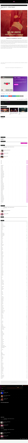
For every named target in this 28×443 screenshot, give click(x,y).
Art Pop (14, 239)
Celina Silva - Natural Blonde (7, 210)
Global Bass (14, 303)
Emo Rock (14, 287)
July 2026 (14, 166)
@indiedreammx (3, 386)
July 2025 (14, 178)
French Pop (14, 294)
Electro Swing (14, 283)
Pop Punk (14, 336)
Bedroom (14, 247)
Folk (14, 290)
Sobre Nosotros (23, 438)
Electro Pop (14, 282)
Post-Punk (14, 342)
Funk (14, 295)
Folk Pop (14, 291)
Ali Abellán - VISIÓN (6, 392)
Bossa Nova (14, 252)
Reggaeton (14, 353)
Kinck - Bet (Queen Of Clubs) (7, 395)
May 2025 (14, 180)
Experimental (14, 288)
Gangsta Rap (14, 298)
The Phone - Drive (6, 398)
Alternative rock (14, 235)
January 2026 (14, 172)
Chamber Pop (14, 255)
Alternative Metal (14, 234)
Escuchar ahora (16, 84)
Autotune (14, 241)
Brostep (14, 254)
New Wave (14, 335)
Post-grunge (14, 343)
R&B (14, 350)
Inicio (20, 438)
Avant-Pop (14, 242)
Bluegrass (14, 249)
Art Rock (14, 240)
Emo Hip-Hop (14, 286)
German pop (14, 300)
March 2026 (14, 170)
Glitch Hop (14, 302)
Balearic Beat (14, 244)
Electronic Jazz (14, 284)
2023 (14, 163)
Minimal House (14, 333)
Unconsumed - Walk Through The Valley (23, 113)
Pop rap (14, 337)
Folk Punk (14, 292)
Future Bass (14, 296)
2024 (14, 162)
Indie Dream (5, 438)
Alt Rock (14, 232)
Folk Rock (14, 293)
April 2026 (14, 169)
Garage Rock (14, 299)
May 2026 (14, 168)
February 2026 (14, 171)
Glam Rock (14, 301)
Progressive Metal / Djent (14, 346)
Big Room (14, 248)
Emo (14, 285)
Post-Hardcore (14, 341)
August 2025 (14, 177)
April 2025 (14, 181)
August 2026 (14, 165)
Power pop (14, 344)
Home (1, 5)
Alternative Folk (14, 233)
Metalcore (14, 331)
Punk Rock (14, 349)
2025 (14, 161)
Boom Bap (14, 251)
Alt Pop (14, 231)
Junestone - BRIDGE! (6, 213)
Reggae (14, 352)
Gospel (14, 304)
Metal (14, 330)
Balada (14, 243)
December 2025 (14, 173)
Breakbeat (14, 253)
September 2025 (14, 176)
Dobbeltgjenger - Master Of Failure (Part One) (9, 207)
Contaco (26, 438)
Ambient (14, 237)
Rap (14, 351)
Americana (14, 238)
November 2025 (14, 174)
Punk (14, 348)
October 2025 (14, 175)
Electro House (14, 281)
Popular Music (14, 339)
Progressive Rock (14, 347)
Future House (14, 297)
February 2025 (14, 183)
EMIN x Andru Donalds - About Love (5, 112)
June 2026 (14, 167)
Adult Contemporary (4, 5)
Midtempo (14, 332)
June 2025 (14, 179)
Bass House (14, 245)
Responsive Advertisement (14, 382)
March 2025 (14, 182)
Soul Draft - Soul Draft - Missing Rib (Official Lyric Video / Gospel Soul (14, 113)
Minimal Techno (14, 334)
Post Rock (14, 340)
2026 (14, 160)
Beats (14, 246)
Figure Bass (14, 289)
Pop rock (14, 338)
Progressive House (14, 345)
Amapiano (14, 236)
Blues (14, 250)
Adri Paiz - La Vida (6, 156)
